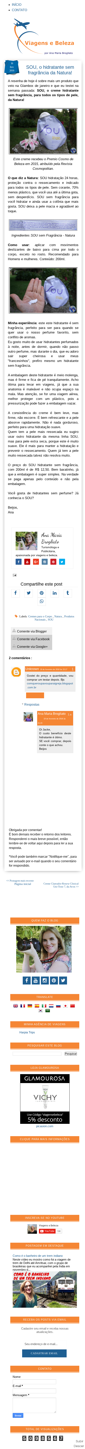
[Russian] (59, 1006)
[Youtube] (36, 980)
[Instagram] (45, 980)
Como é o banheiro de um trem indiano (38, 1255)
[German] (30, 1006)
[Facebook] (27, 980)
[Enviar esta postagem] (13, 574)
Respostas (31, 704)
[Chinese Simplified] (73, 1006)
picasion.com (44, 1126)
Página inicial (22, 884)
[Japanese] (66, 1006)
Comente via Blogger (31, 631)
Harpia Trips (27, 1032)
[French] (23, 1006)
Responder (35, 695)
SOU (50, 619)
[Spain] (38, 1006)
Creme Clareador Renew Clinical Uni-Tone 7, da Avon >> (61, 885)
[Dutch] (52, 1006)
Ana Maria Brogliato (51, 538)
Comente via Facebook (33, 639)
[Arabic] (48, 1011)
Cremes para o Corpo (40, 616)
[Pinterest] (54, 980)
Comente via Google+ (32, 646)
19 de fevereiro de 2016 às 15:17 (53, 669)
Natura (58, 616)
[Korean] (41, 1011)
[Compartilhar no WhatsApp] (42, 601)
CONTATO (19, 10)
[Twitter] (63, 980)
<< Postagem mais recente (20, 880)
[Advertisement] (42, 1181)
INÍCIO (16, 4)
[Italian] (45, 1006)
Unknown (32, 669)
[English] (16, 1006)
